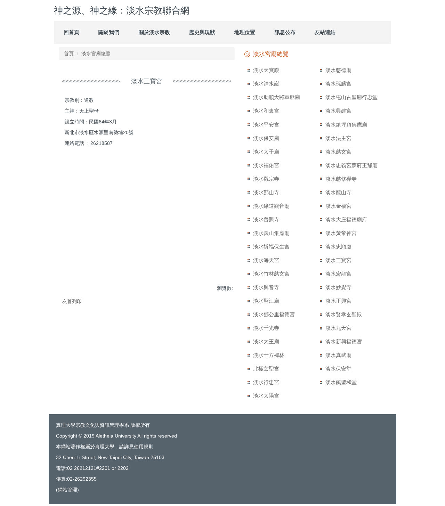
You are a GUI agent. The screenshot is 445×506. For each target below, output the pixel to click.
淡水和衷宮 (266, 111)
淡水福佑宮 (266, 165)
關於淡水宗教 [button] (154, 32)
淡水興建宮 (338, 111)
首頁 (69, 53)
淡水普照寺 (266, 219)
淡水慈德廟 (338, 70)
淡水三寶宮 (338, 260)
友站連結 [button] (325, 32)
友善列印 (72, 301)
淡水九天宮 (338, 328)
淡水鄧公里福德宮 (274, 314)
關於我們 (108, 32)
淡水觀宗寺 (266, 179)
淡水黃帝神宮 (341, 233)
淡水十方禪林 (268, 355)
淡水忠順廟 (338, 247)
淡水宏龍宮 (338, 274)
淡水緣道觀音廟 (271, 206)
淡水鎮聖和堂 (341, 382)
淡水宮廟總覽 (96, 53)
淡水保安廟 (266, 138)
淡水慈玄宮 (338, 152)
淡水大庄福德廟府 (346, 219)
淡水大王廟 (266, 341)
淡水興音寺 (266, 287)
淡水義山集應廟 (271, 233)
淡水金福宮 (338, 206)
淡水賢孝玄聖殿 (343, 314)
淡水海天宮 (266, 260)
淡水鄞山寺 (266, 192)
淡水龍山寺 (338, 192)
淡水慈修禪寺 (341, 179)
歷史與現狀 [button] (202, 32)
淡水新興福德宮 (343, 341)
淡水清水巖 (266, 84)
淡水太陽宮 (266, 396)
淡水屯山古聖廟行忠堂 (351, 97)
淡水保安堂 (338, 369)
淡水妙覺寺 (338, 287)
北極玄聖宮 (266, 369)
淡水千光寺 (266, 328)
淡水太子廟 (266, 152)
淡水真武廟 (338, 355)
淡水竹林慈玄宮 (271, 274)
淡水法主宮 (338, 138)
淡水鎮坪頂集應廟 (346, 125)
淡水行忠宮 (266, 382)
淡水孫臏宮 (338, 84)
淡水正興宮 (338, 301)
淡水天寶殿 (266, 70)
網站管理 (67, 489)
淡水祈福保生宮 (271, 247)
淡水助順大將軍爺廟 (276, 97)
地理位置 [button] (244, 32)
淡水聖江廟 (266, 301)
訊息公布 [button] (285, 32)
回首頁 (71, 32)
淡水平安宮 (266, 125)
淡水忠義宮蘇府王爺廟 (351, 165)
